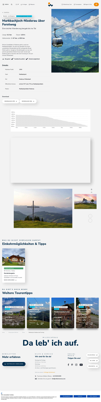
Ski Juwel (92, 360)
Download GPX (10, 101)
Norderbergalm (9, 273)
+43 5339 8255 (49, 376)
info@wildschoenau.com (51, 378)
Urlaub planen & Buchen (13, 332)
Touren (23, 332)
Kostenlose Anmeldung (15, 364)
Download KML (27, 101)
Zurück (6, 12)
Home (3, 332)
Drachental (92, 366)
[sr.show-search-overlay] (12, 4)
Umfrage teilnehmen (49, 372)
